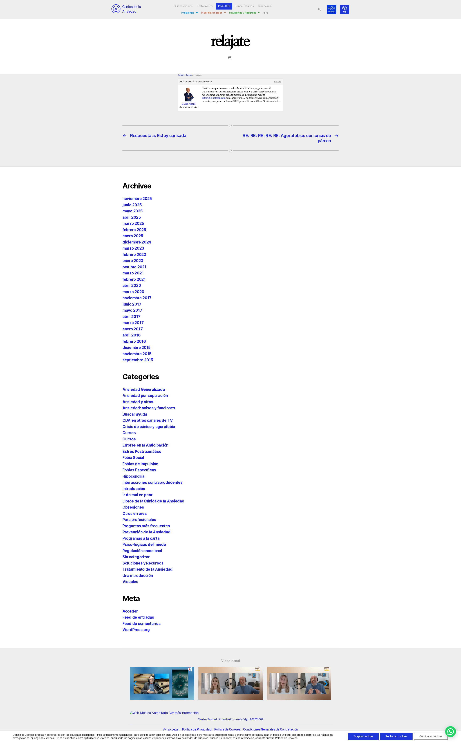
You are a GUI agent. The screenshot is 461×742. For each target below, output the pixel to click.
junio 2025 (132, 205)
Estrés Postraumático (141, 451)
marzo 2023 (133, 248)
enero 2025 (132, 236)
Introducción (133, 488)
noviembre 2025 (137, 198)
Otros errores (134, 513)
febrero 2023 (134, 254)
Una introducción (137, 575)
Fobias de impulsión (140, 464)
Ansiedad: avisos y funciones (148, 408)
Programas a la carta (141, 538)
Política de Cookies (286, 737)
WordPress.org (136, 629)
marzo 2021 (133, 273)
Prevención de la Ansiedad (146, 532)
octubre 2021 (134, 267)
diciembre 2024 (136, 242)
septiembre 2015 (137, 360)
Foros (189, 75)
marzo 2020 (133, 292)
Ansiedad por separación (145, 395)
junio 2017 (131, 304)
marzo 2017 (133, 322)
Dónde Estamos (244, 6)
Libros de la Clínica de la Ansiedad (153, 501)
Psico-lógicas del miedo (144, 544)
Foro (265, 12)
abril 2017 (131, 316)
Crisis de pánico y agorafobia (148, 426)
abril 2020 (131, 285)
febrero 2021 (134, 279)
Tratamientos (205, 6)
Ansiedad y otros (137, 402)
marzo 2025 (133, 223)
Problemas (187, 12)
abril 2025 (131, 217)
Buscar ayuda (134, 414)
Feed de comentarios (141, 623)
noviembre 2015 (136, 354)
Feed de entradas (138, 617)
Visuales (130, 581)
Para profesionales (139, 519)
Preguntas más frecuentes (146, 526)
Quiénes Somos (183, 6)
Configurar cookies (430, 736)
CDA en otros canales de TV (147, 420)
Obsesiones (133, 507)
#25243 (277, 81)
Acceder (130, 611)
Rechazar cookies (396, 736)
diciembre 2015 (136, 347)
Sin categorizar (136, 557)
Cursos (129, 433)
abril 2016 (131, 335)
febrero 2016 (134, 341)
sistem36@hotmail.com (213, 98)
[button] (319, 9)
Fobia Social (133, 457)
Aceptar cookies (363, 736)
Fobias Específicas (139, 470)
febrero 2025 (134, 229)
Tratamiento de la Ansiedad (147, 569)
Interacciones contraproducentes (152, 482)
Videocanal (265, 6)
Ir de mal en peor (211, 12)
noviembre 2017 (136, 298)
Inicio (181, 75)
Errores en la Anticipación (145, 445)
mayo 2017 (132, 310)
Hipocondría (133, 476)
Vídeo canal (230, 661)
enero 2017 (132, 329)
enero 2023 (132, 260)
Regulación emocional (142, 550)
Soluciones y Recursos (242, 12)
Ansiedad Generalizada (143, 389)
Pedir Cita (224, 6)
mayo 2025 (132, 211)
